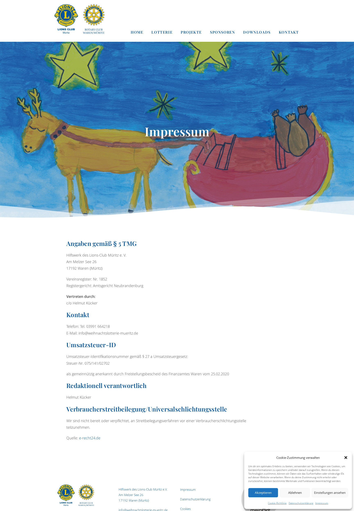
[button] (346, 458)
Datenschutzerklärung (301, 503)
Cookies (185, 509)
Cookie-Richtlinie (277, 503)
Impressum (321, 503)
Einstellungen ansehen (330, 493)
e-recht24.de (89, 437)
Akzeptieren (263, 493)
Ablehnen (295, 493)
